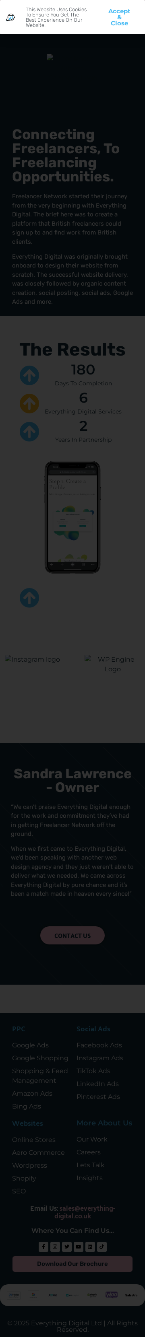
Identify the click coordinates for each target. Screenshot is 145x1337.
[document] (72, 668)
